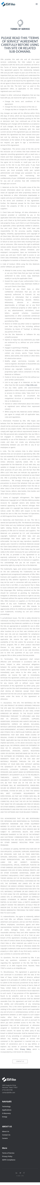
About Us (5, 1131)
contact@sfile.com (8, 1093)
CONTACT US (20, 1061)
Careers (5, 1138)
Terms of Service (8, 1153)
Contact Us (6, 1135)
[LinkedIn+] (16, 1173)
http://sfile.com (31, 385)
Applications (6, 1110)
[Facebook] (24, 1173)
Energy (4, 1117)
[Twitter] (20, 1173)
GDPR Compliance (8, 1160)
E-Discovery (6, 1113)
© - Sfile (20, 1175)
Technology (6, 1106)
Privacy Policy (25, 1049)
